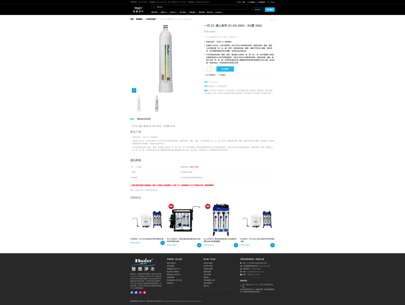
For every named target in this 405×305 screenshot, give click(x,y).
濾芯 (215, 93)
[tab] (132, 119)
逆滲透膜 (256, 93)
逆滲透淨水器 (228, 93)
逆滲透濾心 (238, 93)
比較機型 (222, 75)
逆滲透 (220, 93)
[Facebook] (131, 292)
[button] (162, 243)
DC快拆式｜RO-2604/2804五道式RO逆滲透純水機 (257, 240)
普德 (247, 91)
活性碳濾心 (269, 91)
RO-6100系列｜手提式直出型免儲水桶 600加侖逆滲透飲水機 (183, 240)
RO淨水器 (211, 91)
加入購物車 (225, 69)
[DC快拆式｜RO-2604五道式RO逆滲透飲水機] (147, 219)
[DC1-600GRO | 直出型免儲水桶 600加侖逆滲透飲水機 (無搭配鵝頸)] (221, 219)
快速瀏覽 (161, 216)
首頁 (132, 19)
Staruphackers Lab (194, 301)
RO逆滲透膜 (240, 91)
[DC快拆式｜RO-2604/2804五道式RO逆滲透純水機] (257, 219)
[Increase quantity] (213, 69)
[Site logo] (138, 9)
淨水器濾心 (208, 93)
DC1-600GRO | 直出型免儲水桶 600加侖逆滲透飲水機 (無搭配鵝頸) (220, 240)
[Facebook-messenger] (136, 292)
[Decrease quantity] (205, 69)
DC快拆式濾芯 (150, 19)
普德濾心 (260, 91)
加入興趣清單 (210, 75)
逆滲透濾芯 (248, 93)
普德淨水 (253, 91)
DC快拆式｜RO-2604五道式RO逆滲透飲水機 (146, 239)
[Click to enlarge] (134, 90)
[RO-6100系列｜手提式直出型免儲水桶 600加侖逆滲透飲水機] (184, 219)
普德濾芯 (139, 19)
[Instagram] (140, 292)
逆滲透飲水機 (266, 93)
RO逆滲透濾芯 (229, 91)
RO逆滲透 (219, 91)
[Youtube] (144, 292)
